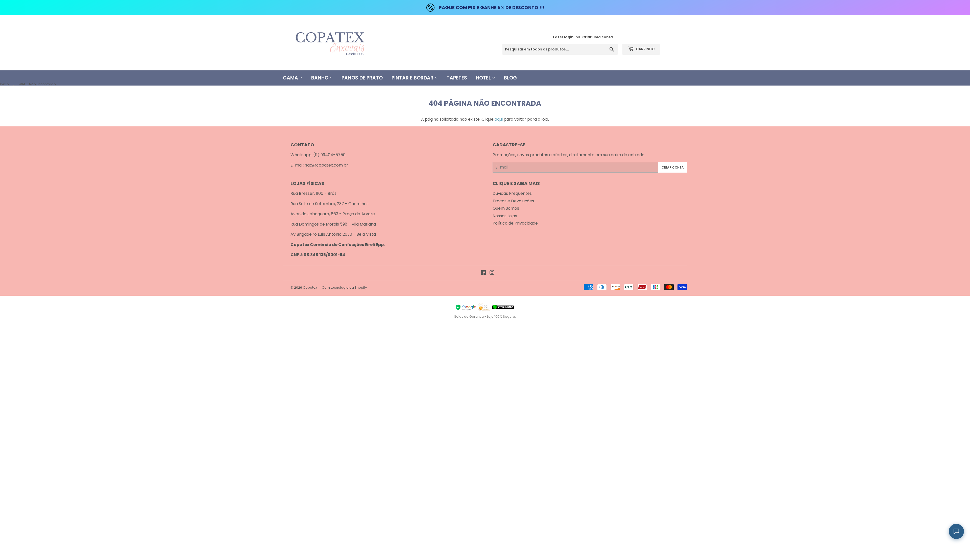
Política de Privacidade (515, 223)
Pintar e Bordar (413, 77)
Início (4, 84)
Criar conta (673, 167)
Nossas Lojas (505, 216)
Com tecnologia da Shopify (344, 287)
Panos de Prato (362, 77)
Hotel (484, 77)
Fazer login (563, 37)
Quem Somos (506, 208)
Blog (510, 77)
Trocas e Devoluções (513, 201)
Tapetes (457, 77)
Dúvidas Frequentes (512, 193)
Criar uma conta (597, 37)
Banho (320, 77)
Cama (291, 77)
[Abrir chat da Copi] (956, 531)
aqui (499, 119)
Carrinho (645, 48)
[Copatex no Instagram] (492, 273)
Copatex (310, 287)
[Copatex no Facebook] (483, 273)
